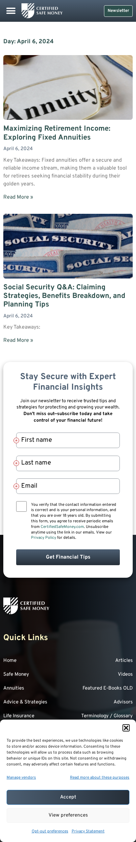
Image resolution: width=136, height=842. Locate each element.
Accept (68, 797)
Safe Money (16, 674)
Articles (124, 660)
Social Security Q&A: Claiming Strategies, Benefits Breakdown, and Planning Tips (64, 296)
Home (10, 660)
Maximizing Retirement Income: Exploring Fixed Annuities (56, 133)
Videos (125, 674)
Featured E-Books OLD (108, 688)
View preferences (68, 815)
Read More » (18, 197)
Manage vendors (21, 777)
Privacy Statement (88, 831)
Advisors (123, 702)
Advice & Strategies (25, 702)
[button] (126, 728)
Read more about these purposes (99, 777)
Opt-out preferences (50, 831)
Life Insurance (18, 716)
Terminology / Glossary (107, 716)
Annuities (13, 688)
